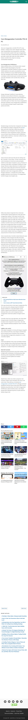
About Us (8, 711)
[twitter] (10, 426)
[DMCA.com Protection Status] (14, 705)
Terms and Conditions (9, 713)
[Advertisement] (14, 19)
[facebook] (4, 426)
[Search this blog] (26, 1)
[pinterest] (17, 426)
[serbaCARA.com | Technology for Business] (14, 1)
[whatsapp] (24, 426)
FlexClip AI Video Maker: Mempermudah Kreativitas (14, 616)
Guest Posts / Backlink (19, 713)
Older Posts (23, 608)
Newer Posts (4, 608)
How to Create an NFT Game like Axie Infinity (13, 302)
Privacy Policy (19, 711)
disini (23, 127)
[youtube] (13, 701)
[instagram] (17, 701)
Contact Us (13, 711)
